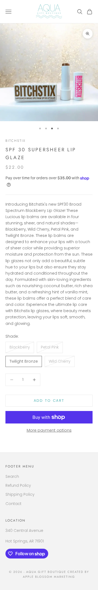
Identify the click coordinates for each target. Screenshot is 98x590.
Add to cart (49, 400)
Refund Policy (18, 485)
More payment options (49, 430)
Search (12, 476)
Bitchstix (15, 140)
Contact (13, 503)
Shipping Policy (20, 494)
